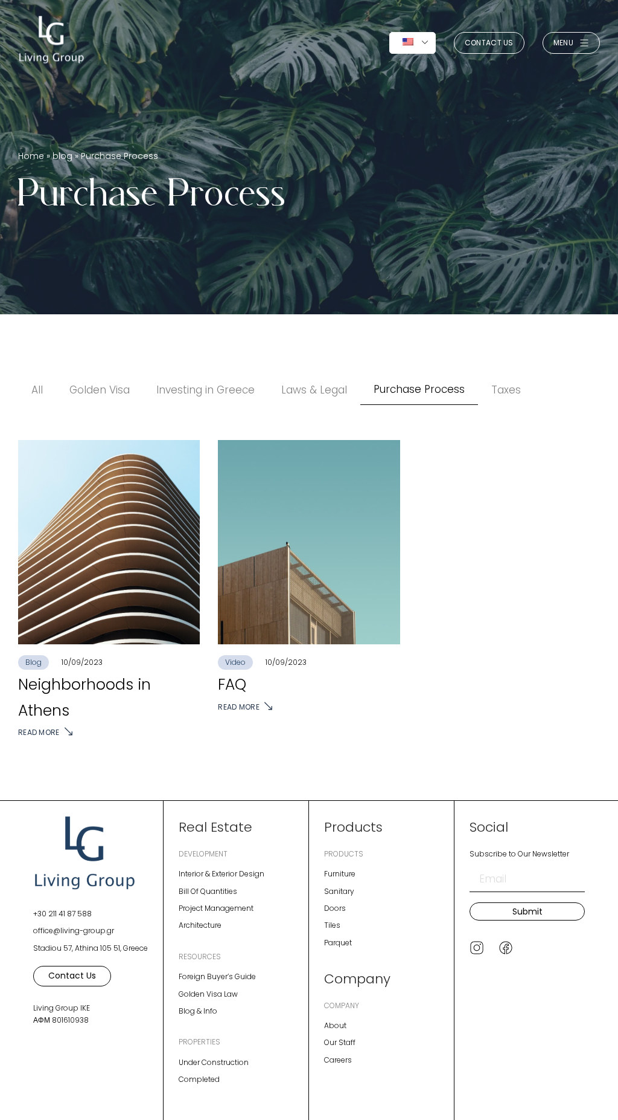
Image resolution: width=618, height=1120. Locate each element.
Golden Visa (99, 390)
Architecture (200, 925)
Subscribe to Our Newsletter (519, 854)
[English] (412, 43)
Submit (527, 911)
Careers (338, 1060)
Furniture (339, 874)
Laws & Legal (314, 390)
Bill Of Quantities (208, 891)
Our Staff (339, 1042)
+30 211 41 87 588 (62, 913)
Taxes (506, 390)
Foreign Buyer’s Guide (217, 976)
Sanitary (339, 891)
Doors (335, 908)
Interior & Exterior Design (221, 874)
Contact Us (489, 42)
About (335, 1025)
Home (31, 156)
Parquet (338, 942)
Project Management (216, 908)
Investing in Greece (205, 390)
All (37, 390)
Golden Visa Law (208, 994)
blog (62, 156)
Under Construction (214, 1062)
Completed (199, 1079)
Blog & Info (198, 1011)
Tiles (332, 925)
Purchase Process (419, 389)
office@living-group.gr (73, 930)
